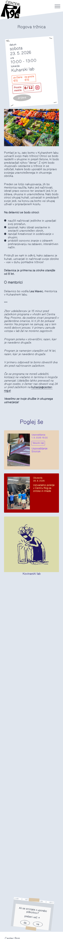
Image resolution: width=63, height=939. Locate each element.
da (24, 922)
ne (37, 924)
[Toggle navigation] (57, 6)
